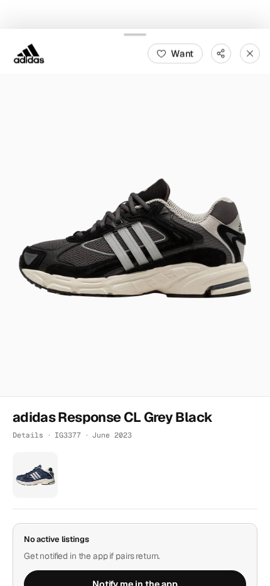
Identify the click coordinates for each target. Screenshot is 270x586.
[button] (135, 235)
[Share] (221, 53)
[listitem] (35, 474)
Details (28, 435)
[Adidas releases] (29, 52)
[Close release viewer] (250, 53)
